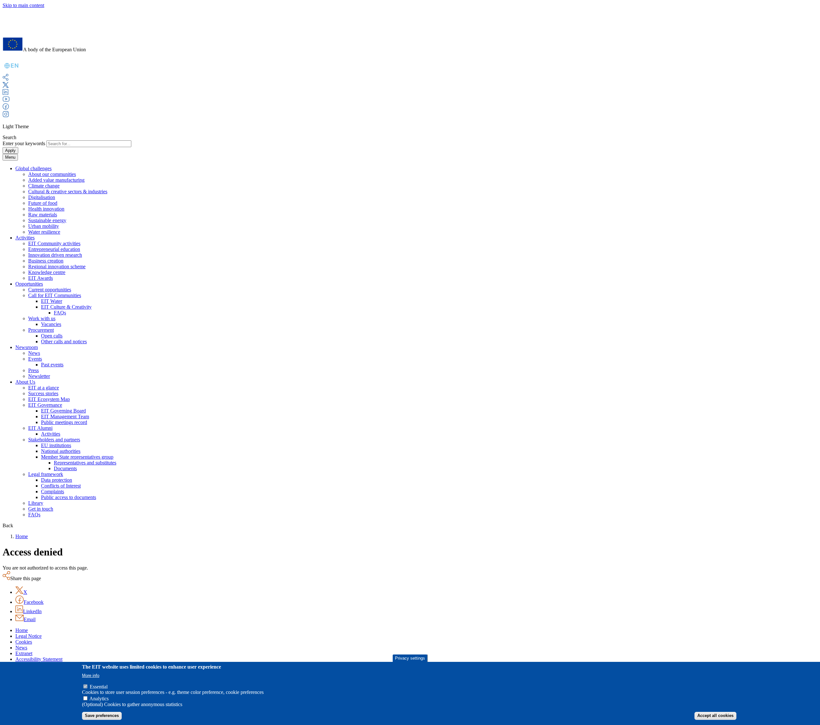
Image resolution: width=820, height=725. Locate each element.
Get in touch (40, 509)
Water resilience (44, 232)
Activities (25, 237)
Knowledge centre (46, 272)
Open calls (51, 335)
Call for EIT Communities (54, 295)
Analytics (99, 699)
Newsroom (26, 347)
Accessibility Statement (38, 659)
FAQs (60, 312)
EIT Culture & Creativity (66, 307)
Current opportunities (49, 289)
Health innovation (46, 209)
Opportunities (29, 284)
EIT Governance (45, 405)
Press (33, 370)
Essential (99, 686)
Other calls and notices (64, 341)
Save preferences (102, 715)
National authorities (60, 451)
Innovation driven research (55, 255)
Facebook (34, 602)
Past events (52, 364)
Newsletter (39, 376)
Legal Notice (28, 636)
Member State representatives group (77, 457)
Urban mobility (43, 226)
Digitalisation (41, 197)
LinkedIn (32, 611)
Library (35, 503)
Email (30, 619)
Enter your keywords (24, 143)
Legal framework (45, 474)
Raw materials (42, 214)
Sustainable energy (47, 220)
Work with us (41, 318)
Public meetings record (64, 422)
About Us (25, 382)
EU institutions (56, 445)
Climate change (44, 185)
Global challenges (33, 168)
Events (35, 359)
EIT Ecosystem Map (49, 399)
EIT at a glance (43, 387)
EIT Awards (40, 278)
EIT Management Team (65, 416)
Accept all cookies (715, 715)
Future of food (42, 203)
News (34, 353)
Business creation (45, 260)
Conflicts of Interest (61, 485)
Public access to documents (68, 497)
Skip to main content (23, 5)
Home (21, 536)
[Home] (44, 29)
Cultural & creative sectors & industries (67, 191)
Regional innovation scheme (57, 266)
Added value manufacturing (56, 180)
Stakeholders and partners (54, 439)
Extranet (23, 653)
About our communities (52, 174)
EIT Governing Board (63, 410)
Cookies (23, 642)
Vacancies (51, 324)
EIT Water (51, 301)
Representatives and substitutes (85, 462)
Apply (10, 150)
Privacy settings (410, 658)
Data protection (56, 480)
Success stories (43, 393)
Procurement (41, 330)
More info (90, 675)
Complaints (52, 491)
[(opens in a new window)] (6, 86)
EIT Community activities (54, 243)
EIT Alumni (40, 428)
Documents (65, 468)
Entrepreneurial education (54, 249)
